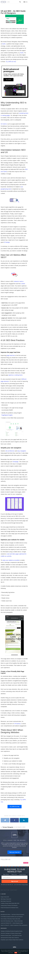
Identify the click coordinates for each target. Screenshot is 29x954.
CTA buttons (17, 723)
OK (15, 952)
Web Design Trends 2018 (6, 901)
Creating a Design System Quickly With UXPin (10, 903)
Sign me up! (14, 881)
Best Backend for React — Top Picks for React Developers (12, 914)
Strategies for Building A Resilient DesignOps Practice (11, 931)
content (23, 283)
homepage (15, 461)
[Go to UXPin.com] (14, 947)
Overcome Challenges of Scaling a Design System (11, 933)
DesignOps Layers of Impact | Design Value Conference (12, 939)
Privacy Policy (25, 884)
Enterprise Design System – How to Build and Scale (11, 935)
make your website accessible (10, 560)
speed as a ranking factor (15, 375)
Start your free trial (14, 852)
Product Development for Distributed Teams (9, 907)
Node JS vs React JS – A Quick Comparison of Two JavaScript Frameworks (14, 925)
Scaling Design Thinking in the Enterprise (9, 905)
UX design (7, 242)
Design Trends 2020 (5, 896)
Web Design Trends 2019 (6, 899)
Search (20, 2)
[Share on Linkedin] (23, 820)
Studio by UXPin (3, 2)
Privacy (19, 952)
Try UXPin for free (11, 61)
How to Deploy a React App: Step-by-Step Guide (10, 918)
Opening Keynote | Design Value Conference (10, 937)
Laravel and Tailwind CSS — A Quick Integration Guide (12, 923)
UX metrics (4, 124)
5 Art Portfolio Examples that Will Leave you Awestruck (12, 916)
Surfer (4, 44)
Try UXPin (8, 79)
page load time (11, 355)
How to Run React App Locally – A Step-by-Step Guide (12, 921)
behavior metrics (18, 281)
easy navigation (21, 451)
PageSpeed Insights (7, 415)
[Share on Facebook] (14, 820)
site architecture (10, 451)
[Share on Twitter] (5, 820)
